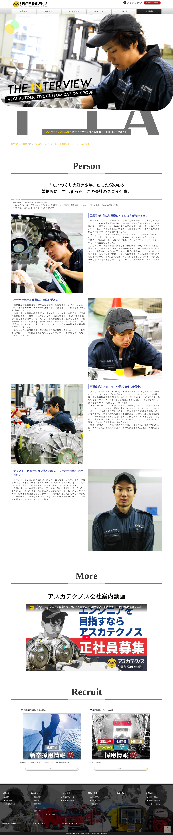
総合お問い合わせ (152, 3)
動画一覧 (124, 11)
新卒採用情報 (154, 797)
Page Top (167, 830)
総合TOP (14, 144)
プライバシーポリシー (68, 823)
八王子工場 (95, 800)
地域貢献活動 (10, 804)
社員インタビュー (155, 804)
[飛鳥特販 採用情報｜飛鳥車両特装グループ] (52, 736)
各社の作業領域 (68, 800)
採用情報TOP (26, 144)
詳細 (50, 768)
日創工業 (37, 811)
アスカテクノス (40, 807)
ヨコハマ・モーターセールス (45, 814)
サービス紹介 (73, 11)
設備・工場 (99, 11)
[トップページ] (48, 4)
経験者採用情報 (154, 800)
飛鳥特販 (37, 797)
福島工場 (94, 804)
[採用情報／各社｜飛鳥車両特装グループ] (121, 736)
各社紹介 (48, 11)
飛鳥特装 (37, 804)
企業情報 (23, 11)
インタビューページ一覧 (43, 144)
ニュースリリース (38, 823)
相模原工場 (95, 797)
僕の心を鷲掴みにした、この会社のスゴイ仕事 (72, 144)
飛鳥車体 (37, 800)
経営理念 (8, 800)
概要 (7, 797)
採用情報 (149, 11)
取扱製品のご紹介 (69, 797)
